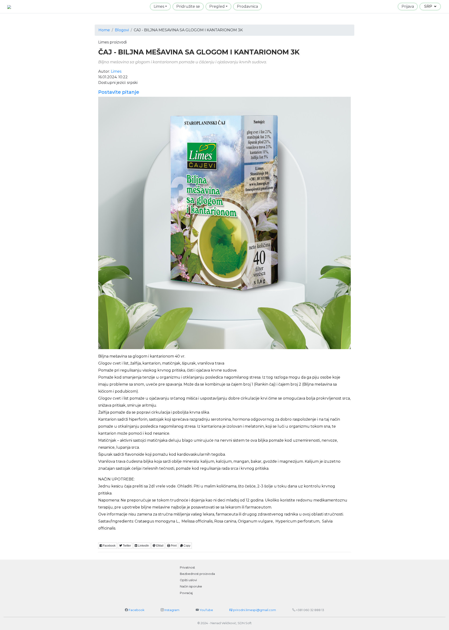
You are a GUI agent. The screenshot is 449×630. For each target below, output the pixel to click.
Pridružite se (188, 6)
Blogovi (122, 30)
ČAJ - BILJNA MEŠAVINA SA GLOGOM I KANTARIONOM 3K (199, 52)
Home (104, 30)
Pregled (217, 6)
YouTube (206, 610)
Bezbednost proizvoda (197, 574)
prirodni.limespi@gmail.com (254, 610)
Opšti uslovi (188, 580)
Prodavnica (247, 6)
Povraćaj (186, 593)
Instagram (171, 610)
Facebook (136, 610)
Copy (186, 545)
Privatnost (187, 567)
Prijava (408, 6)
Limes (159, 6)
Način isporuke (191, 586)
